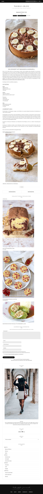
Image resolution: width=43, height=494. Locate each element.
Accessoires (7, 464)
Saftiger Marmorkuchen (8, 248)
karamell (16, 183)
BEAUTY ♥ (5, 447)
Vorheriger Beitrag (12, 191)
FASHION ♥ (6, 462)
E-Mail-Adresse (6, 344)
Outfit (6, 466)
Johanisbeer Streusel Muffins (10, 299)
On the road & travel (8, 474)
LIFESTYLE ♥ (6, 470)
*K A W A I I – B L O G (21, 6)
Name (4, 340)
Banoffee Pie (10, 183)
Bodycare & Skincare (8, 449)
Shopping (6, 468)
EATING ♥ (14, 15)
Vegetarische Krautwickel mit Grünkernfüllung (14, 323)
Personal (6, 476)
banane (5, 183)
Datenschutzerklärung (12, 354)
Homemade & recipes (22, 15)
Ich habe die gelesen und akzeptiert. (14, 354)
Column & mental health (8, 472)
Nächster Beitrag (31, 191)
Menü (3, 1)
